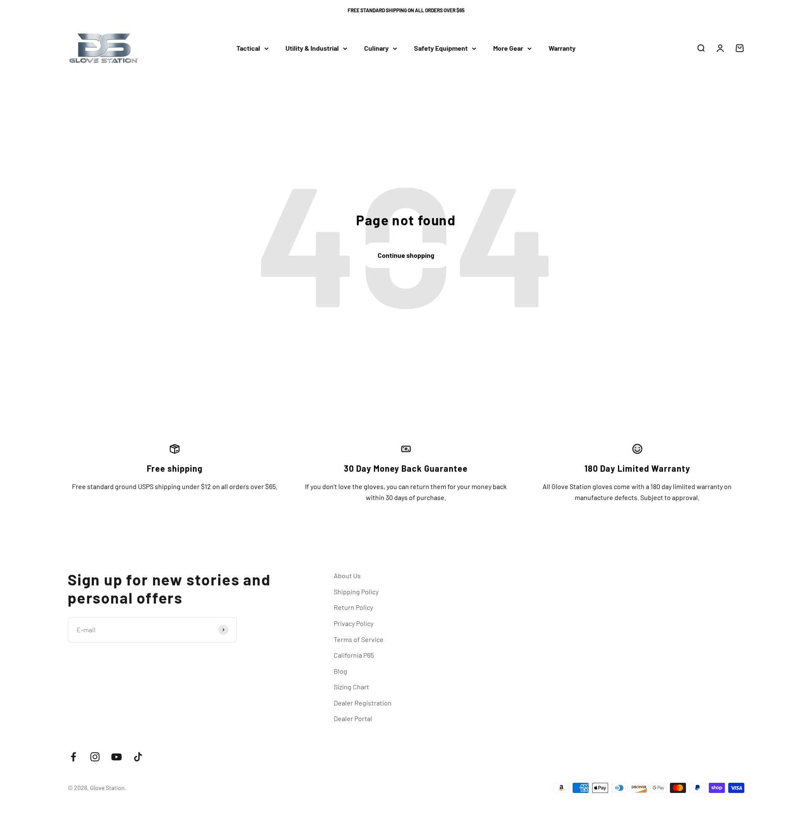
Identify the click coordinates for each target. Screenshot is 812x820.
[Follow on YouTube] (116, 757)
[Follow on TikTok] (138, 757)
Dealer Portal (353, 718)
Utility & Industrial (312, 48)
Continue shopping (406, 255)
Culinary (376, 48)
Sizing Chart (351, 687)
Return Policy (353, 607)
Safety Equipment (441, 48)
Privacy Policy (353, 623)
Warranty (562, 48)
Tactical (248, 48)
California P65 (354, 655)
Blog (340, 671)
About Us (347, 575)
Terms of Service (359, 639)
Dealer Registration (363, 703)
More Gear (508, 48)
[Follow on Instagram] (95, 757)
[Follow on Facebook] (73, 757)
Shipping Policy (356, 592)
